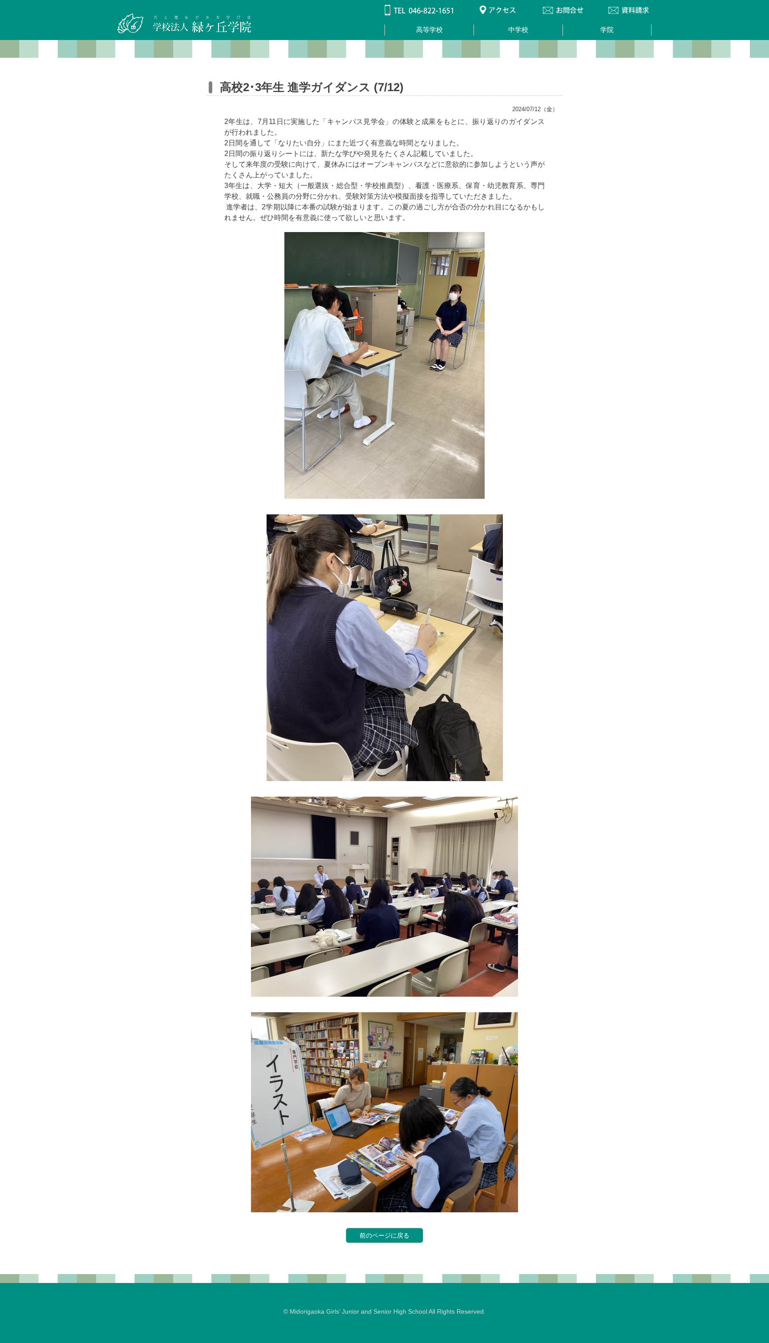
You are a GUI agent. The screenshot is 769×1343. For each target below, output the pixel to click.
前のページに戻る (384, 1235)
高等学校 (429, 29)
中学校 (518, 29)
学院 (607, 29)
